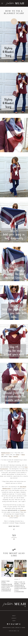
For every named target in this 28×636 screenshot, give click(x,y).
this (2, 454)
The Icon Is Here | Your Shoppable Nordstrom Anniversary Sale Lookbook (20, 586)
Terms (23, 627)
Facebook (23, 510)
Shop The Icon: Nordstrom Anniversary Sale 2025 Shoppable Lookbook (7, 586)
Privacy (18, 627)
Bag (10, 456)
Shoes (23, 454)
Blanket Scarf (5, 452)
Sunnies (15, 456)
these (17, 454)
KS (18, 630)
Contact (14, 618)
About (14, 615)
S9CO (15, 630)
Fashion (16, 579)
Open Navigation (2, 3)
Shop (14, 620)
